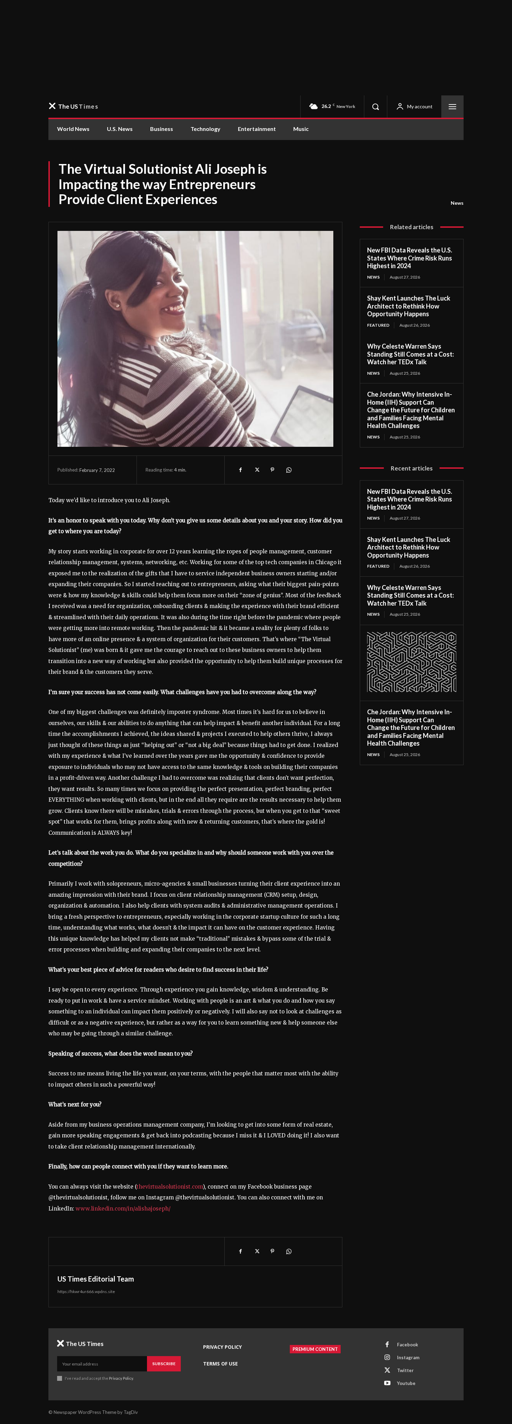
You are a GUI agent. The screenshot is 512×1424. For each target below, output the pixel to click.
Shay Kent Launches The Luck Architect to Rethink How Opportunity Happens (408, 306)
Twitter (405, 1370)
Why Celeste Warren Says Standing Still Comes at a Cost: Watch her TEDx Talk (410, 354)
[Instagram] (387, 1358)
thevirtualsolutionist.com (170, 1186)
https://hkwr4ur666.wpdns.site (86, 1291)
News (457, 203)
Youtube (406, 1383)
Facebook (407, 1344)
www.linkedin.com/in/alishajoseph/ (123, 1208)
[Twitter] (256, 470)
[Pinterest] (272, 470)
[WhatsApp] (288, 470)
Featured (378, 325)
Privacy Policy (121, 1378)
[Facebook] (240, 470)
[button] (375, 106)
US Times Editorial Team (95, 1279)
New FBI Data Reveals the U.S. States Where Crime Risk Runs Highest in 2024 (409, 258)
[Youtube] (387, 1383)
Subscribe (164, 1363)
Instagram (408, 1357)
